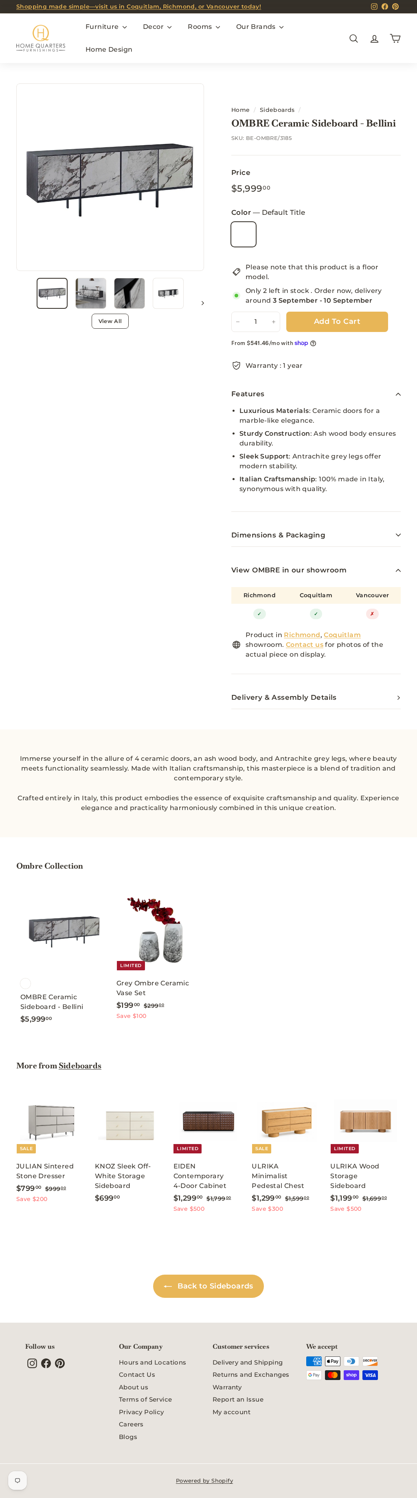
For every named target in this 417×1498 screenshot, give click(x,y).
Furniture (103, 27)
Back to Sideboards (214, 1286)
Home (240, 110)
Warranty (227, 1387)
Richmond (260, 595)
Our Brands (256, 27)
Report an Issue (238, 1399)
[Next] (199, 303)
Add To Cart (337, 321)
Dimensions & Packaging (278, 535)
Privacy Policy (141, 1412)
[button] (52, 293)
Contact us (304, 645)
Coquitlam (316, 595)
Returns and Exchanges (251, 1374)
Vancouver (372, 595)
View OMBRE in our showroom (289, 570)
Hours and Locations (153, 1362)
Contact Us (137, 1374)
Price (240, 172)
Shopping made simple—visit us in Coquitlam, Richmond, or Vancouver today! (138, 6)
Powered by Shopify (204, 1480)
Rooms (200, 27)
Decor (154, 27)
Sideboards (277, 110)
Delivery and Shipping (248, 1362)
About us (133, 1387)
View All (110, 321)
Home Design (109, 49)
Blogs (128, 1437)
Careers (131, 1424)
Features (247, 394)
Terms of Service (145, 1399)
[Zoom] (110, 177)
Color (268, 212)
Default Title (243, 234)
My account (231, 1412)
